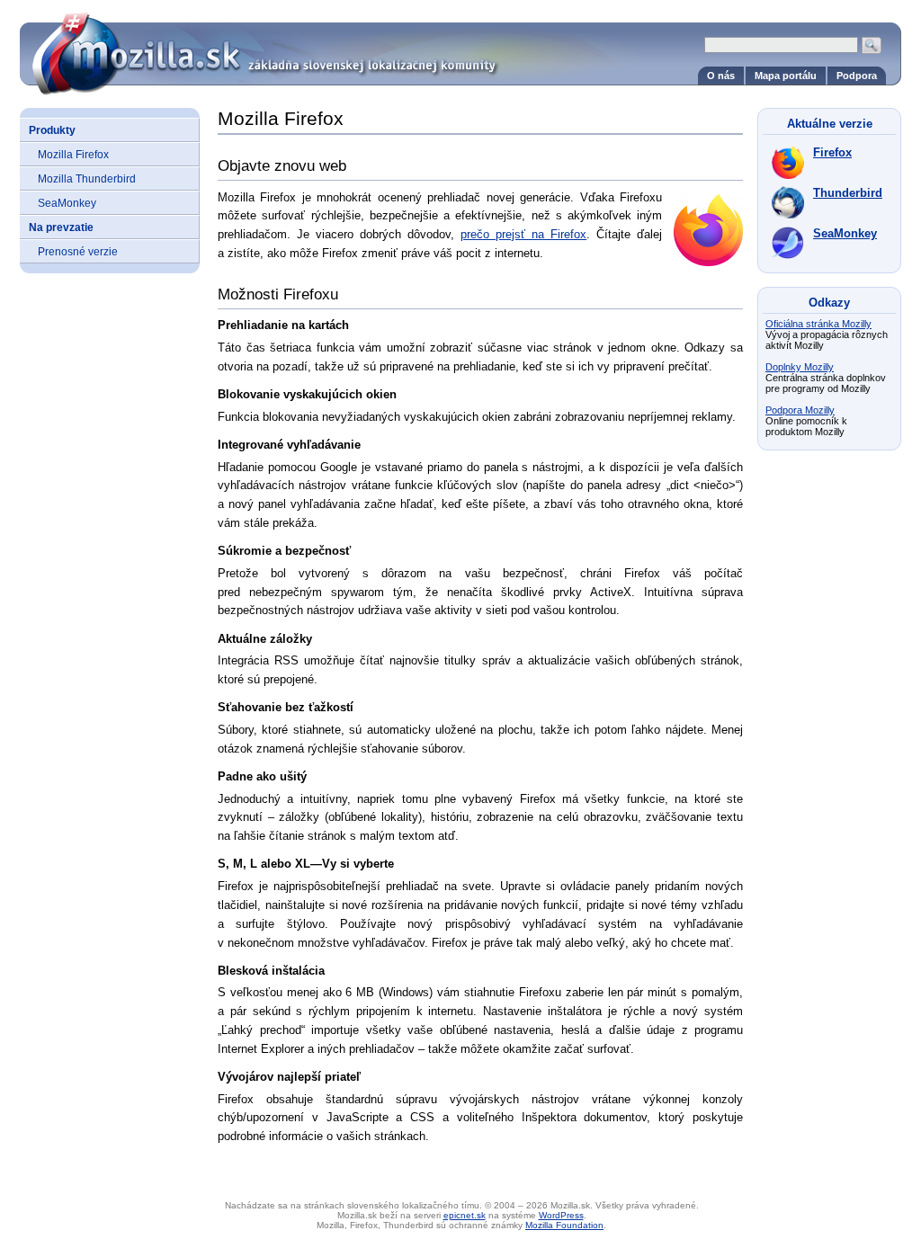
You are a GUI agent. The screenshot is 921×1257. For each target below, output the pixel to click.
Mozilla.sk (460, 47)
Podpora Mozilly (800, 410)
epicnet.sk (464, 1215)
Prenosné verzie (78, 251)
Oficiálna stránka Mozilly (818, 323)
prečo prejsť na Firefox (523, 234)
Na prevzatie (61, 227)
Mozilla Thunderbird (87, 178)
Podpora (856, 75)
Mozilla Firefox (73, 154)
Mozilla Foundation (564, 1225)
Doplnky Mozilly (799, 366)
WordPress (561, 1215)
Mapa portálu (786, 75)
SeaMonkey (67, 203)
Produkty (52, 130)
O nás (721, 75)
